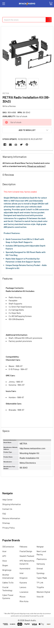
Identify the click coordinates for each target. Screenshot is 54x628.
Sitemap (6, 523)
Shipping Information (11, 504)
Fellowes (23, 546)
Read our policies (36, 166)
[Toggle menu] (3, 3)
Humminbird (25, 568)
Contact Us (7, 509)
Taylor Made (42, 578)
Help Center (7, 499)
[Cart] (50, 3)
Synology (40, 573)
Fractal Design (26, 551)
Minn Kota (24, 601)
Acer (4, 551)
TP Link (40, 582)
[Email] (10, 144)
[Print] (16, 144)
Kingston (24, 578)
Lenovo (23, 587)
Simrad (40, 568)
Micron (22, 596)
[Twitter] (21, 144)
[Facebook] (4, 144)
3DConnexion (8, 546)
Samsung (41, 563)
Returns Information (11, 518)
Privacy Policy (8, 527)
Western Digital (43, 592)
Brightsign (6, 570)
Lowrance (24, 592)
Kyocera (23, 582)
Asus (4, 560)
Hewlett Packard (27, 556)
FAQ (4, 513)
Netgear (40, 546)
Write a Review (9, 106)
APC (4, 556)
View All (40, 596)
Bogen (5, 565)
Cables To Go (8, 582)
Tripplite (40, 587)
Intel (21, 573)
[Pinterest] (27, 144)
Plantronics (42, 559)
